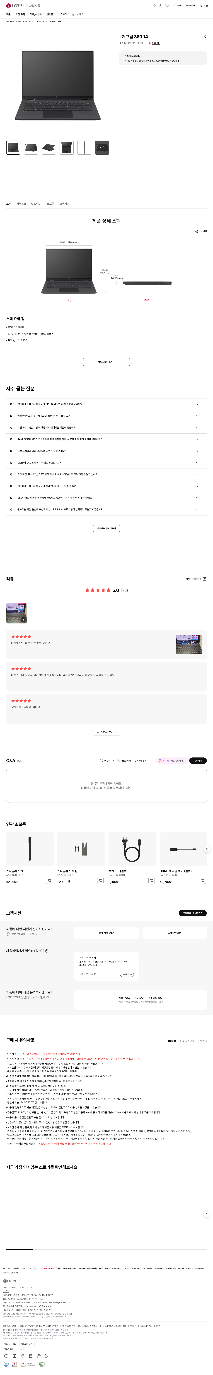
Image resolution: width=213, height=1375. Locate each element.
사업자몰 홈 (10, 21)
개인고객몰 (203, 5)
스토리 (64, 14)
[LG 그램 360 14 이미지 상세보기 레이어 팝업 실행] (57, 85)
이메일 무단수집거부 (30, 1268)
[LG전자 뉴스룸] (30, 1356)
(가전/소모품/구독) (40, 1295)
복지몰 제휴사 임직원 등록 (153, 1268)
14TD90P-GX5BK (134, 43)
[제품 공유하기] (205, 37)
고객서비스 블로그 (27, 1344)
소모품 (50, 203)
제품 (8, 14)
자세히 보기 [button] (47, 951)
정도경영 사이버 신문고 (195, 1268)
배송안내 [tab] (172, 1041)
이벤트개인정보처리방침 (66, 1268)
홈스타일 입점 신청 (10, 1272)
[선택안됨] (31, 148)
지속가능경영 (189, 5)
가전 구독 (20, 14)
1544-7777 (64, 1302)
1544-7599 (37, 1299)
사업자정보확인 (52, 1326)
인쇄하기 (203, 231)
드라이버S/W (175, 932)
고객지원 (65, 203)
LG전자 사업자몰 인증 (175, 1268)
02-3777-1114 (25, 1287)
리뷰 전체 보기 (105, 732)
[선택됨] (13, 148)
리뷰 (21, 203)
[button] (154, 6)
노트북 (39, 21)
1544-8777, (33, 1306)
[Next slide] (207, 1214)
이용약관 (16, 1268)
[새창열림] (6, 1356)
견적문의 (51, 14)
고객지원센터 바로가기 (192, 913)
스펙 (8, 203)
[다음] (207, 849)
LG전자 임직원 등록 (113, 1268)
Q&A (36, 203)
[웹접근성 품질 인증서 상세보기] (41, 1364)
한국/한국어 (8, 1349)
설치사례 (76, 14)
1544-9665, (42, 1302)
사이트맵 (6, 1268)
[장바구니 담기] (49, 881)
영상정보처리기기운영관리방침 (91, 1268)
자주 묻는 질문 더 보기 (106, 528)
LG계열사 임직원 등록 (132, 1268)
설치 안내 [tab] (202, 1041)
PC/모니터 (29, 21)
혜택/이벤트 (36, 14)
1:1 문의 (6, 1291)
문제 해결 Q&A (106, 932)
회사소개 (177, 5)
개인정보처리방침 (47, 1268)
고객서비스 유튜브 (10, 1344)
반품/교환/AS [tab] (187, 1041)
